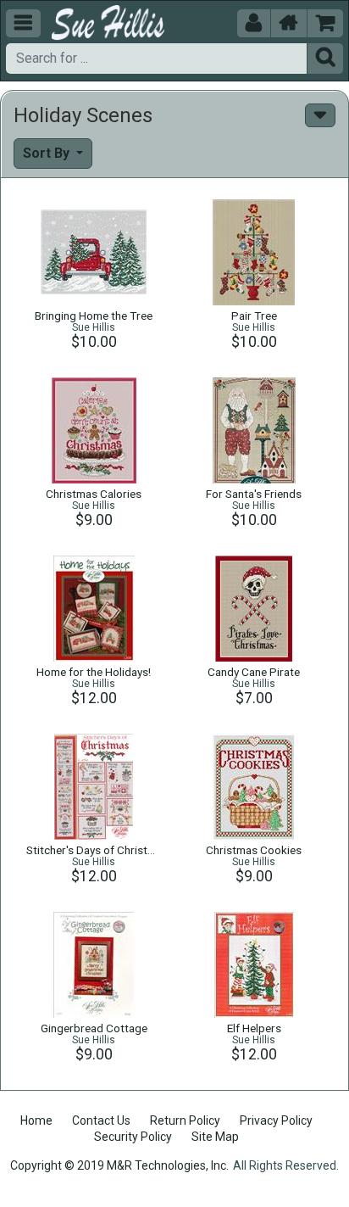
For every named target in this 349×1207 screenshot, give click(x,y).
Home (36, 1120)
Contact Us (101, 1120)
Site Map (215, 1136)
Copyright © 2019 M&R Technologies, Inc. (119, 1165)
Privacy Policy (276, 1120)
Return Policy (185, 1120)
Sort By (48, 153)
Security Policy (133, 1136)
